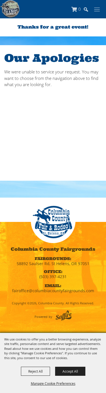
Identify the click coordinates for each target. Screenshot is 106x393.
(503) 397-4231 (53, 276)
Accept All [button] (70, 371)
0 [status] (79, 9)
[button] (89, 12)
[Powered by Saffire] (64, 315)
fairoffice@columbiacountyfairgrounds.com (53, 290)
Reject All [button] (35, 371)
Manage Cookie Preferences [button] (53, 383)
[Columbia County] (10, 9)
